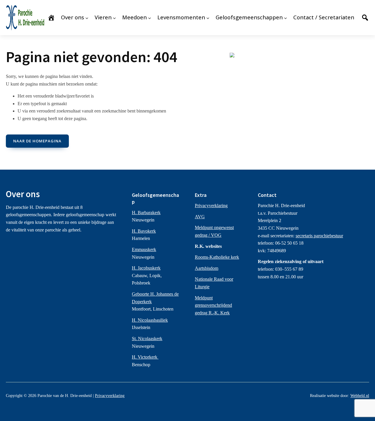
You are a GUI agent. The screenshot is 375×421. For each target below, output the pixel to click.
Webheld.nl (359, 395)
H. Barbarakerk (146, 212)
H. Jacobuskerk (146, 267)
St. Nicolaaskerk (147, 338)
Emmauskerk (144, 249)
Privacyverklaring (211, 205)
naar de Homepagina (37, 141)
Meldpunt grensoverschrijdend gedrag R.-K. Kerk (213, 305)
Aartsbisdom (206, 268)
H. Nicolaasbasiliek (150, 320)
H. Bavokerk (144, 231)
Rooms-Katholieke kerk (217, 257)
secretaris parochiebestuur (319, 235)
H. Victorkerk (145, 356)
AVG (200, 216)
